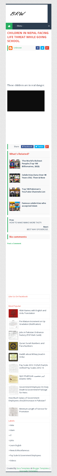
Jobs (12, 440)
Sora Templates (23, 468)
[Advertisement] (23, 68)
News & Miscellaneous (19, 450)
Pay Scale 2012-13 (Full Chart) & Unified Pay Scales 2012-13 (33, 366)
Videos (13, 460)
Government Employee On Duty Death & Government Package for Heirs (33, 390)
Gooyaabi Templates (28, 471)
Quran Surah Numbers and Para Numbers (31, 344)
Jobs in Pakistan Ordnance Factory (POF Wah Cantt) (31, 333)
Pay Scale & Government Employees (25, 455)
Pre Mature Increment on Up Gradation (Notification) (32, 322)
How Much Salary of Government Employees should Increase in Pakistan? (27, 399)
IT (11, 435)
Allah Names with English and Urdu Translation (32, 311)
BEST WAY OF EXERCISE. (37, 229)
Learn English (15, 445)
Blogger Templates (41, 468)
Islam (12, 430)
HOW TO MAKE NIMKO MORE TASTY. (25, 222)
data (12, 425)
